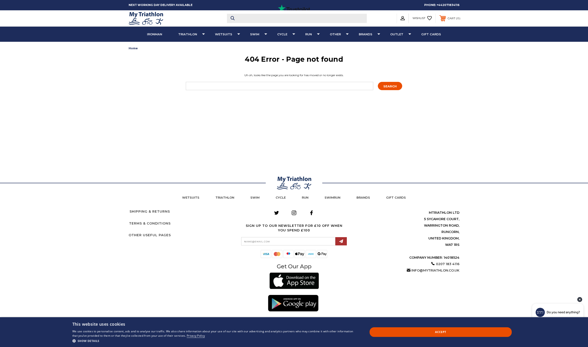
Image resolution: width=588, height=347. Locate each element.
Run (308, 34)
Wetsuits (223, 34)
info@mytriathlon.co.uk (435, 270)
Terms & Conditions (150, 223)
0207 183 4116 (447, 264)
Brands (365, 34)
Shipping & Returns (150, 211)
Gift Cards (431, 34)
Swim (254, 34)
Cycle (282, 34)
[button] (294, 281)
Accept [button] (440, 332)
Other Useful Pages (150, 235)
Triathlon (187, 34)
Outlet (396, 34)
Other (335, 34)
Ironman (154, 34)
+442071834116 (448, 5)
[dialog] (294, 332)
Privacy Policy (196, 336)
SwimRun (332, 197)
